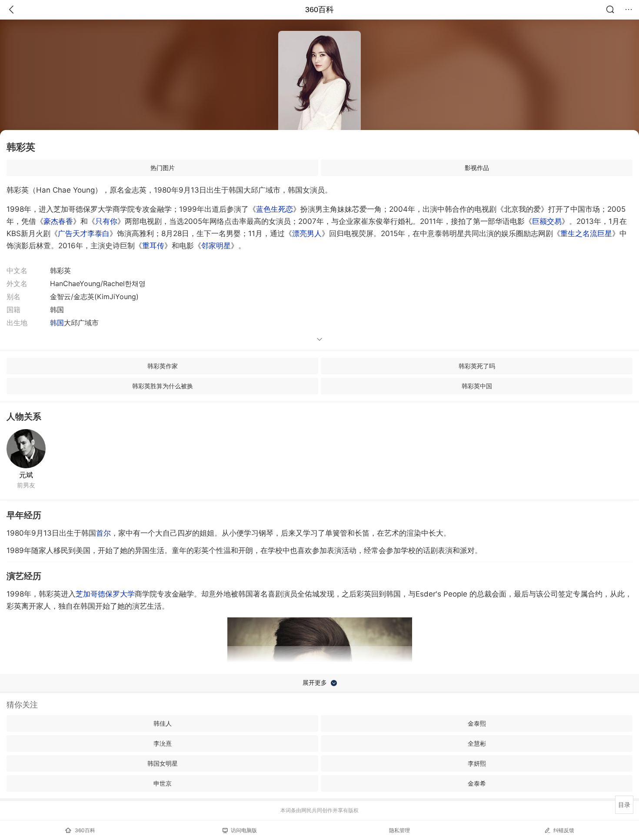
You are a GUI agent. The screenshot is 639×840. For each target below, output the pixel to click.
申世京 (162, 783)
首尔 (103, 533)
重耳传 (153, 245)
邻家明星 (216, 245)
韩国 (57, 322)
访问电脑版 (244, 830)
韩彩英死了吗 (477, 366)
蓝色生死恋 (274, 209)
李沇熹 (162, 743)
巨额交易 (547, 221)
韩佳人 (162, 723)
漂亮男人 (307, 233)
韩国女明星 (162, 763)
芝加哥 (87, 594)
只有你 (106, 221)
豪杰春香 (58, 221)
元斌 (26, 474)
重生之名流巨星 (586, 233)
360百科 (319, 9)
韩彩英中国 (477, 386)
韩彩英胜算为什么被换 (162, 386)
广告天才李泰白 (84, 233)
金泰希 (477, 783)
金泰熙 (477, 723)
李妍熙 (477, 763)
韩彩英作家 (162, 366)
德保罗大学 (116, 594)
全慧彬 (477, 743)
